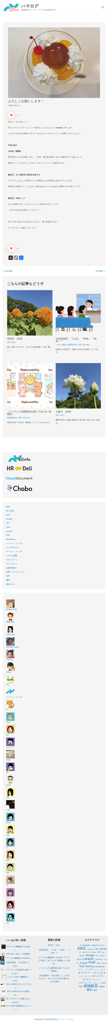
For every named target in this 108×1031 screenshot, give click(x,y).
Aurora (101, 945)
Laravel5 (98, 959)
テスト (87, 979)
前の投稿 (8, 271)
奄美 (80, 986)
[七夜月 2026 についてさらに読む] (78, 386)
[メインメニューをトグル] (102, 7)
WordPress (10, 539)
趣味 (95, 990)
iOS (7, 523)
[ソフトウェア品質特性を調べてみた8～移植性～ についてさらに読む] (29, 386)
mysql (83, 962)
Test (81, 966)
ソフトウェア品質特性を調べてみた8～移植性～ (29, 412)
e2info (103, 948)
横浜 (8, 580)
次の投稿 (100, 271)
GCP (8, 515)
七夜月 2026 (63, 411)
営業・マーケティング (15, 572)
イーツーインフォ (100, 970)
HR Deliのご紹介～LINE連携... (18, 954)
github (81, 956)
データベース (96, 980)
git (103, 952)
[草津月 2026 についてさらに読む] (29, 313)
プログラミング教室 (98, 983)
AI (80, 945)
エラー (81, 976)
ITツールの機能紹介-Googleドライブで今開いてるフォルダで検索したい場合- (54, 960)
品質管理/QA (72, 345)
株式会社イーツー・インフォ (62, 1019)
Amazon (86, 945)
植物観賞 (91, 985)
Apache (94, 945)
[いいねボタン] (11, 115)
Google (9, 519)
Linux (105, 959)
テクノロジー (11, 564)
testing (90, 966)
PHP (8, 535)
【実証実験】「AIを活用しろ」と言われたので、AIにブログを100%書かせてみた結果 (54, 978)
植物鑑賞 (102, 986)
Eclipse (93, 952)
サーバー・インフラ (14, 551)
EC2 (88, 952)
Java (8, 527)
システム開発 (61, 345)
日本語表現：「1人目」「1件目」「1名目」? (76, 339)
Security (104, 963)
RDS (98, 963)
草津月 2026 (14, 338)
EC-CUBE (10, 511)
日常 (11, 105)
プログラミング (84, 983)
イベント (81, 969)
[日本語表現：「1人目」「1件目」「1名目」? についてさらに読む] (78, 313)
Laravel (9, 531)
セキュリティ (11, 560)
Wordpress (100, 966)
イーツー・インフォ (14, 543)
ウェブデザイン (12, 547)
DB (96, 949)
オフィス (87, 976)
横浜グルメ (10, 584)
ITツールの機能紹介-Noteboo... (19, 958)
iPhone (102, 956)
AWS (8, 507)
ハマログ (30, 5)
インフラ (90, 969)
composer (90, 949)
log (78, 963)
